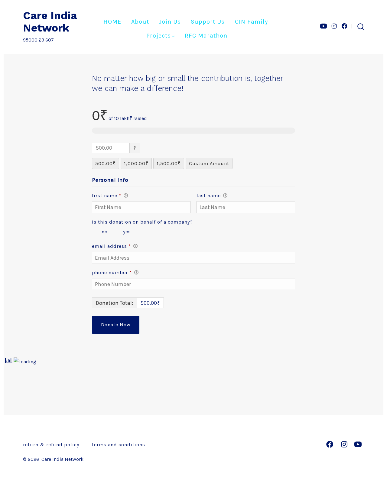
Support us (208, 21)
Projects (158, 35)
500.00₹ (105, 163)
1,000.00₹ (136, 163)
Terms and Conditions (118, 444)
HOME (112, 21)
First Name (106, 195)
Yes (127, 231)
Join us (170, 21)
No (105, 231)
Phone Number (112, 272)
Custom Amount (209, 163)
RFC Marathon (206, 35)
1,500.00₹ (169, 163)
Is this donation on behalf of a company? (142, 222)
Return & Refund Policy (51, 444)
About (140, 21)
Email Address (111, 246)
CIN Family (251, 21)
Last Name (209, 195)
